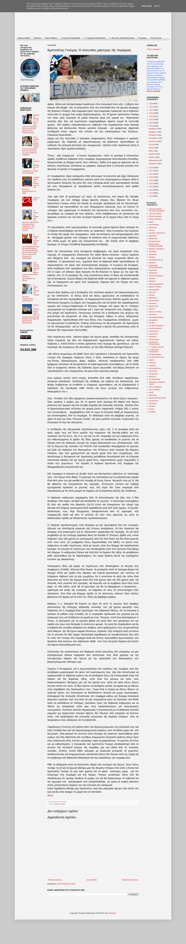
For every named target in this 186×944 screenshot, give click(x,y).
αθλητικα (152, 281)
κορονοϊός (152, 314)
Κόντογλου (153, 227)
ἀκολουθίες (153, 371)
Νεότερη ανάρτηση (55, 880)
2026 (151, 104)
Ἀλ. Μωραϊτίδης (154, 379)
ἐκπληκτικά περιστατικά (157, 398)
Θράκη (151, 222)
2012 (151, 187)
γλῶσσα (152, 295)
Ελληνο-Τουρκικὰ (155, 219)
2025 (151, 107)
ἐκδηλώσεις (153, 395)
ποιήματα (152, 363)
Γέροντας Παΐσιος (155, 214)
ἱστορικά (152, 406)
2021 (151, 119)
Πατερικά (152, 263)
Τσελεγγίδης (153, 273)
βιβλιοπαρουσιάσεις (156, 284)
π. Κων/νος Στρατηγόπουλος (122, 38)
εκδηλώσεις (153, 298)
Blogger (113, 913)
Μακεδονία (153, 236)
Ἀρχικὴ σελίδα (24, 38)
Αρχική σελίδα (92, 880)
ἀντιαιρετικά (153, 374)
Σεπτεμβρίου (153, 138)
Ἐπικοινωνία (156, 38)
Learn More (146, 6)
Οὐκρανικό (153, 254)
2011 (151, 190)
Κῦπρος (152, 230)
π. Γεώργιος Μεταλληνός (95, 38)
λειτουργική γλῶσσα (156, 317)
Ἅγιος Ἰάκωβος (154, 390)
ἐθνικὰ (151, 392)
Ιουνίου (152, 148)
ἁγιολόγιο (152, 377)
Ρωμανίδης (153, 270)
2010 (151, 193)
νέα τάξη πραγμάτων (156, 326)
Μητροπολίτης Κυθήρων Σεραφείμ (156, 245)
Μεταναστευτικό (154, 241)
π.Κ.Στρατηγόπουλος (156, 357)
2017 (151, 171)
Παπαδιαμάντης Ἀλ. (156, 260)
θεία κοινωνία (154, 301)
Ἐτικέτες (37, 38)
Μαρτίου (152, 157)
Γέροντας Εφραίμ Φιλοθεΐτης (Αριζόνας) (157, 210)
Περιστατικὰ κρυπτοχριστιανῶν (155, 266)
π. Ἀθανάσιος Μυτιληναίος (154, 351)
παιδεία (151, 360)
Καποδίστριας (154, 225)
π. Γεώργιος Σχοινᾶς (156, 347)
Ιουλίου (152, 144)
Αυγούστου (153, 141)
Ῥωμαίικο (142, 38)
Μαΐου (151, 151)
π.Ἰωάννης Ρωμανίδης (70, 38)
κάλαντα (152, 309)
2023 (151, 113)
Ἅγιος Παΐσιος (51, 38)
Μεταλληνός (153, 238)
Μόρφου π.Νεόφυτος (156, 249)
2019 (151, 126)
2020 (151, 123)
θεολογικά (152, 303)
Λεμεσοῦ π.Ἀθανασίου (157, 233)
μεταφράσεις (153, 320)
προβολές (152, 366)
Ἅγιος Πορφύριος (155, 387)
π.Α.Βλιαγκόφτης (155, 354)
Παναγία (152, 257)
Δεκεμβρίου (153, 129)
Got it (157, 6)
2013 (151, 183)
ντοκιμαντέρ (153, 334)
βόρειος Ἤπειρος (59, 804)
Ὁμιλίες (151, 409)
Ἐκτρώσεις (153, 403)
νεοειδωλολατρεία (155, 328)
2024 (151, 110)
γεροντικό (152, 292)
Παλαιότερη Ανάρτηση (130, 880)
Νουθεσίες (152, 252)
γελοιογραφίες (154, 290)
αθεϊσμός (152, 278)
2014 (151, 180)
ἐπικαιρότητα (153, 401)
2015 (151, 177)
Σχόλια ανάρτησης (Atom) (66, 884)
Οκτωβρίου (153, 135)
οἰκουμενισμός (154, 339)
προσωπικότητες (155, 368)
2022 (151, 116)
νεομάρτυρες (153, 331)
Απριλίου (152, 154)
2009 (151, 196)
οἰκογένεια (152, 337)
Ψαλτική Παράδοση (156, 276)
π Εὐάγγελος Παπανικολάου (154, 343)
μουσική (152, 323)
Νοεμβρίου (153, 132)
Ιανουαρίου (153, 164)
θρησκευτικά (153, 306)
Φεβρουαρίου (154, 160)
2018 (151, 168)
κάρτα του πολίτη (155, 312)
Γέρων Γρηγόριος (155, 216)
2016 (151, 174)
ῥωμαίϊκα (152, 412)
